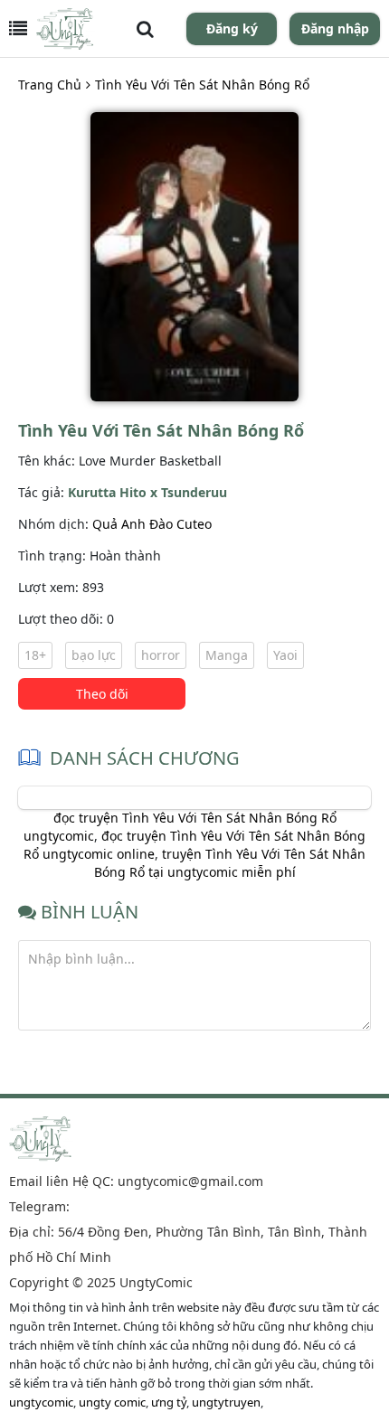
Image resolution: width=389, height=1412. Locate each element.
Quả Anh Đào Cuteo (152, 523)
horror (160, 655)
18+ (35, 655)
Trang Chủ (49, 84)
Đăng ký (232, 28)
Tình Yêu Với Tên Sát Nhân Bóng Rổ (202, 84)
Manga (226, 655)
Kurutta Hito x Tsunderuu (147, 492)
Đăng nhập (335, 28)
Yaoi (285, 655)
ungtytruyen (226, 1402)
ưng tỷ (168, 1402)
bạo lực (93, 655)
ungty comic (112, 1402)
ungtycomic (41, 1402)
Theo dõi (102, 693)
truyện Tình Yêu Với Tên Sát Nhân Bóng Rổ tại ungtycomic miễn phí (230, 862)
